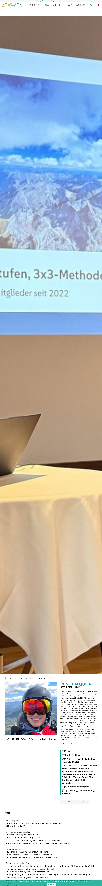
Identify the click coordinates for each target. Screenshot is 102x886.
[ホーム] (5, 678)
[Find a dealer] (91, 5)
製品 (47, 5)
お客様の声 (80, 5)
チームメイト (83, 802)
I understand (51, 884)
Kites (66, 1)
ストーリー (57, 5)
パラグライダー (34, 5)
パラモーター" (54, 1)
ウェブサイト (68, 802)
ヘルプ (69, 5)
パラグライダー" (39, 1)
